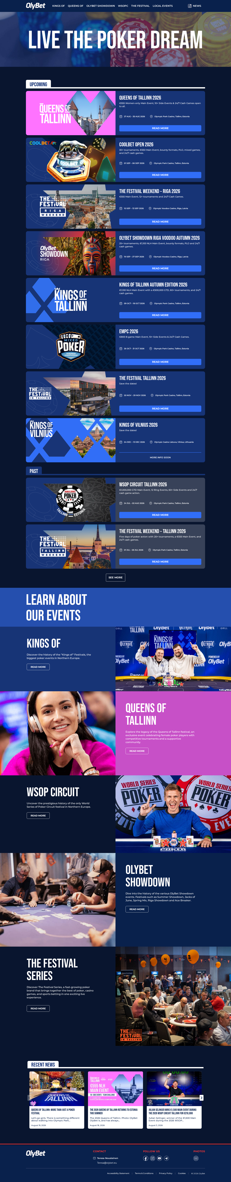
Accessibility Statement (118, 1173)
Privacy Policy (165, 1173)
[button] (29, 1098)
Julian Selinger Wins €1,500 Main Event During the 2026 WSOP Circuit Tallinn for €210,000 (172, 1111)
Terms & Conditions (144, 1173)
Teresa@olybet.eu (107, 1162)
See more (116, 577)
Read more (160, 128)
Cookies (182, 1173)
